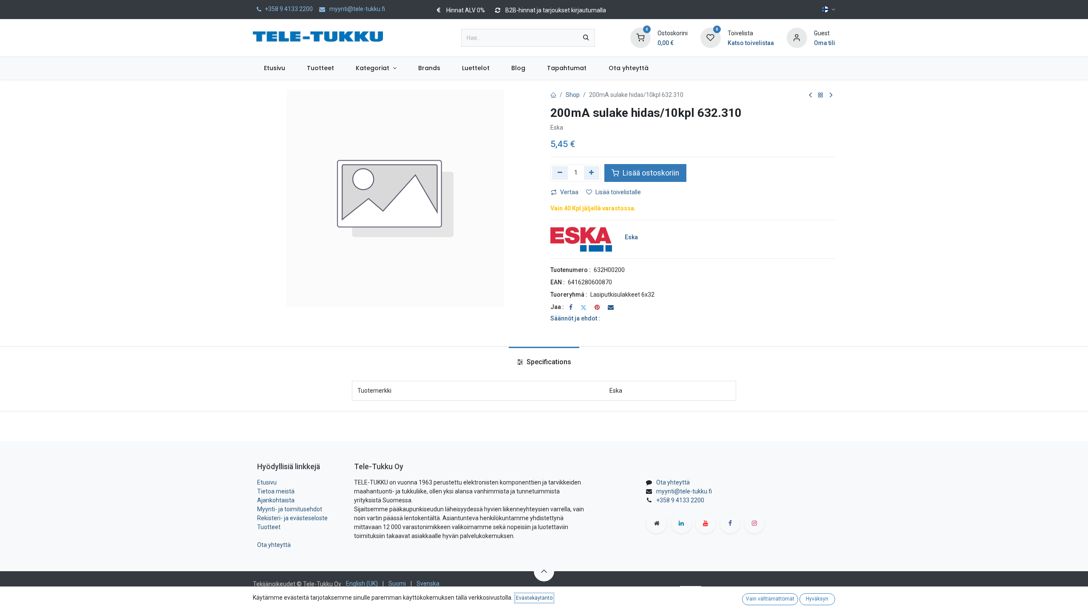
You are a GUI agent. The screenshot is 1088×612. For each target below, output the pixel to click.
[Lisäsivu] (656, 523)
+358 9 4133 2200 (680, 500)
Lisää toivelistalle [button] (618, 192)
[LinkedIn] (681, 523)
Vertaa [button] (569, 192)
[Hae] (586, 37)
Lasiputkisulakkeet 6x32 (622, 294)
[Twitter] (583, 307)
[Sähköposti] (611, 307)
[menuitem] (274, 68)
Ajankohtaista (276, 500)
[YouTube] (705, 523)
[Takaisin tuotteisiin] (821, 95)
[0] (640, 37)
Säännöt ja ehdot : (575, 318)
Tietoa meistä (276, 491)
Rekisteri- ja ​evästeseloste (292, 518)
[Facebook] (570, 307)
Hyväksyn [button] (817, 599)
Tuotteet (268, 527)
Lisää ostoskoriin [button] (650, 173)
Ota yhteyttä (274, 544)
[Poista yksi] (560, 173)
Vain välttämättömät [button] (770, 599)
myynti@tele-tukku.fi (684, 491)
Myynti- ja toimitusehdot (289, 509)
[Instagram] (754, 523)
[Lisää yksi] (592, 173)
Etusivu (267, 482)
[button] (544, 571)
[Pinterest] (597, 307)
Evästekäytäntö (534, 598)
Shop (573, 94)
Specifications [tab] (548, 362)
